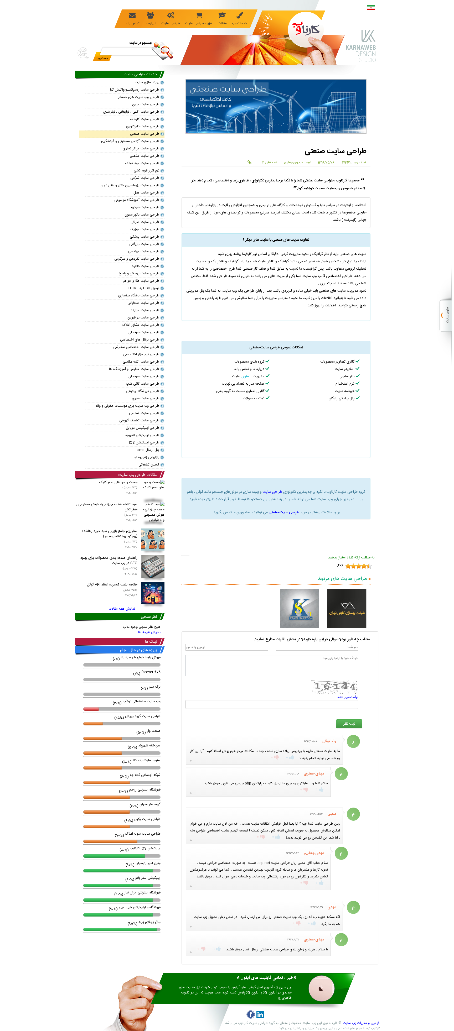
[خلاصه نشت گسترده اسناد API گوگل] (152, 594)
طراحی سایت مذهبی (144, 156)
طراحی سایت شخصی (144, 413)
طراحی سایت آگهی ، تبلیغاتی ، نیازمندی (131, 112)
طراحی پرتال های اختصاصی (139, 340)
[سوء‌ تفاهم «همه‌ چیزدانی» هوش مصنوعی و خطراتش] (152, 513)
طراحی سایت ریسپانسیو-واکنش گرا (134, 90)
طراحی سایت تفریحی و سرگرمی (136, 259)
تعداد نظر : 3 (269, 162)
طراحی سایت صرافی (145, 222)
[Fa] (371, 8)
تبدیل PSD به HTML (143, 288)
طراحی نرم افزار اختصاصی (141, 354)
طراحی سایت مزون (145, 104)
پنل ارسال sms (148, 450)
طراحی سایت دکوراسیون (142, 215)
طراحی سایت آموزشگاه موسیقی (136, 200)
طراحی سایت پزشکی (144, 237)
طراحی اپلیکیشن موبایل (142, 428)
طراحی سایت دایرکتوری (142, 126)
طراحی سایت (272, 492)
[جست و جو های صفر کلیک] (152, 491)
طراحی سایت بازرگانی (144, 244)
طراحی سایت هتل (146, 193)
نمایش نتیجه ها (149, 632)
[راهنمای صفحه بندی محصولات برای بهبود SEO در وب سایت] (152, 567)
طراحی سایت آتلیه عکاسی (141, 362)
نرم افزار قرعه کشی (146, 171)
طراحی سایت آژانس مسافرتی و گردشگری (130, 141)
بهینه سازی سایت (147, 82)
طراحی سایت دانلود (145, 266)
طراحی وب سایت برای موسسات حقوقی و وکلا (127, 406)
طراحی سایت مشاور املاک (140, 325)
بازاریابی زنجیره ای (146, 457)
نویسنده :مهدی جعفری (297, 162)
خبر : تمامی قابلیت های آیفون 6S (266, 978)
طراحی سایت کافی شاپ (142, 384)
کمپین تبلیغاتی (148, 465)
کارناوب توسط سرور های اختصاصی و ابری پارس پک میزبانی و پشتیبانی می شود (329, 1028)
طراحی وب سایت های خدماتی (137, 97)
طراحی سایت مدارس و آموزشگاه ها (134, 369)
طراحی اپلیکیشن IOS (144, 443)
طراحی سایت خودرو (145, 207)
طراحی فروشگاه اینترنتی (142, 391)
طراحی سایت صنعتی (284, 512)
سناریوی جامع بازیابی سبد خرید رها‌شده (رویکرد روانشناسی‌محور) (109, 538)
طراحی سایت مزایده (145, 310)
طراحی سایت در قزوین (143, 318)
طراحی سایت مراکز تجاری (141, 148)
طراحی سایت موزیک (144, 229)
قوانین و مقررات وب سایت (361, 1023)
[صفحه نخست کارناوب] (299, 28)
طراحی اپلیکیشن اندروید (142, 435)
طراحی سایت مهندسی (143, 251)
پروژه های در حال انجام (138, 650)
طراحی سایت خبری (145, 398)
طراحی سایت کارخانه (144, 119)
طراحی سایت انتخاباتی (143, 303)
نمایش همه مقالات (122, 609)
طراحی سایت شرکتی (144, 178)
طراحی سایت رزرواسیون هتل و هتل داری (130, 185)
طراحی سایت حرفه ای (143, 332)
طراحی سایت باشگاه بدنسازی (138, 296)
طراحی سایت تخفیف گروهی (139, 420)
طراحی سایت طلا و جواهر (141, 281)
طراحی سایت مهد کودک (142, 163)
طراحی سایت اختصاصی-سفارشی (136, 347)
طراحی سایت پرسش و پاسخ (139, 273)
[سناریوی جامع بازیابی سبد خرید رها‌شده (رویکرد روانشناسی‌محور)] (152, 540)
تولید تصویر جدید (347, 697)
